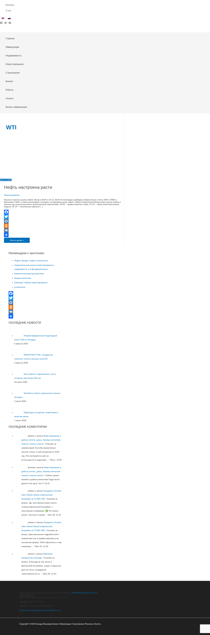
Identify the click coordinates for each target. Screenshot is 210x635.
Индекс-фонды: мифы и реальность (31, 260)
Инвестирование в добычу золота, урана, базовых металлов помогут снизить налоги (41, 440)
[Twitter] (5, 23)
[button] (1, 30)
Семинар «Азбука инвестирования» (31, 282)
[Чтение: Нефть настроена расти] (33, 177)
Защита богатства (22, 278)
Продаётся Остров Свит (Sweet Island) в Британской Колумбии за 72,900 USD (41, 495)
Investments (19, 287)
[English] (3, 19)
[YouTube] (10, 23)
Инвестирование (12, 195)
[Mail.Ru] (64, 221)
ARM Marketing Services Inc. (85, 593)
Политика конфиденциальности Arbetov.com (40, 610)
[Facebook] (1, 23)
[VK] (64, 230)
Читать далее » (17, 241)
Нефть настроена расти (28, 187)
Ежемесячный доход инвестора (29, 273)
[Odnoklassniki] (64, 225)
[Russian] (9, 19)
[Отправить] (64, 235)
